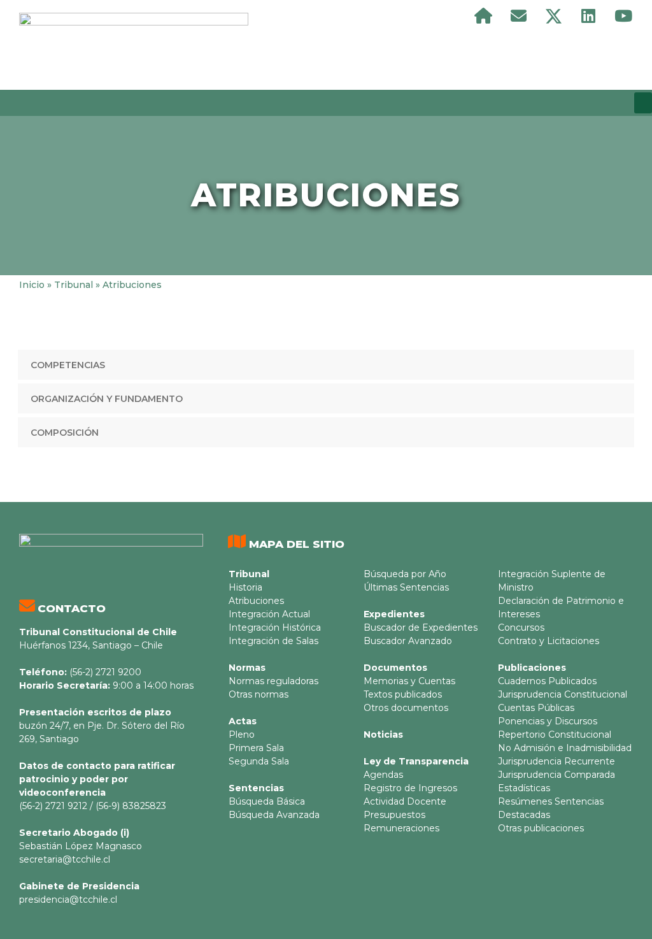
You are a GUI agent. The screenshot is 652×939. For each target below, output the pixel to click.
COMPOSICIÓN (65, 432)
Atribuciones (256, 600)
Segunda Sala (259, 761)
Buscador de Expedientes (421, 627)
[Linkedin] (588, 16)
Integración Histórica (275, 627)
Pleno (242, 734)
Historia (245, 587)
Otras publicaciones (541, 828)
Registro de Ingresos (410, 788)
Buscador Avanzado (408, 641)
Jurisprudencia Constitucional (562, 694)
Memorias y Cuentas (409, 681)
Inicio (32, 284)
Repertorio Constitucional (554, 734)
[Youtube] (623, 16)
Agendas (383, 774)
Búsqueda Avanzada (274, 815)
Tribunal (73, 284)
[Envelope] (518, 16)
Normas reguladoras (273, 681)
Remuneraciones (401, 828)
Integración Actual (269, 614)
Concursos (521, 627)
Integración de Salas (273, 641)
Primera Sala (256, 748)
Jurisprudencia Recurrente (556, 761)
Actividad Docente (405, 801)
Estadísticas (524, 788)
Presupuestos (394, 815)
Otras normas (258, 694)
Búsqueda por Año (405, 574)
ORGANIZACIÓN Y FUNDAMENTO (107, 399)
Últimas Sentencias (406, 587)
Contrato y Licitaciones (548, 641)
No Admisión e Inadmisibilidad (565, 748)
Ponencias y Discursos (547, 721)
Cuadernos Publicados (547, 681)
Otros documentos (406, 707)
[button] (643, 102)
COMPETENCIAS (68, 365)
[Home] (483, 16)
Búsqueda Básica (267, 801)
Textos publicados (403, 694)
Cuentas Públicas (536, 707)
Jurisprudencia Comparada (556, 774)
